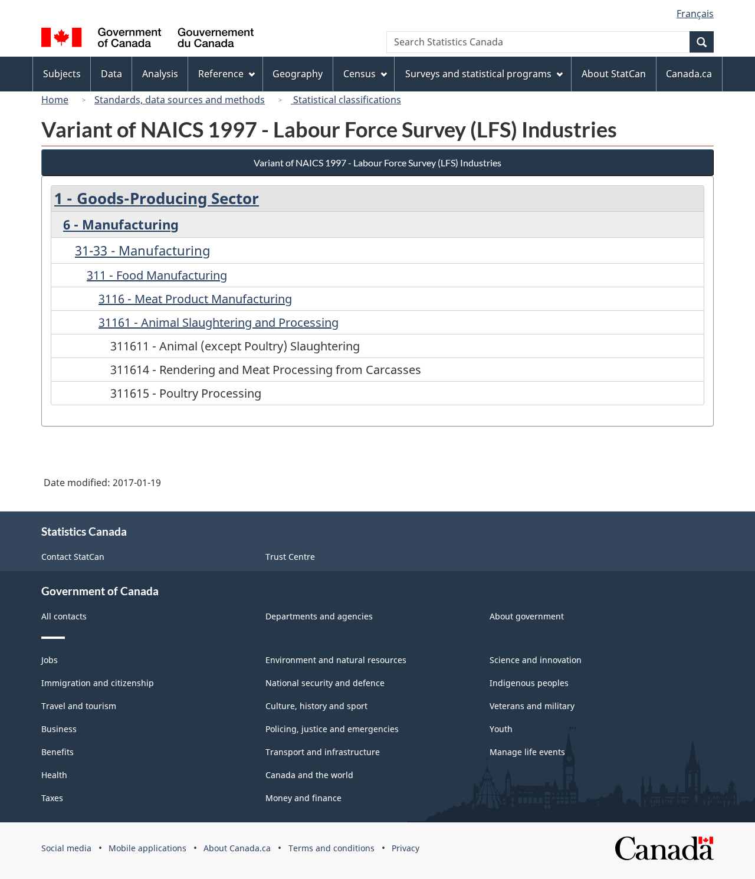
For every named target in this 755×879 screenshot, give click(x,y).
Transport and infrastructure (322, 751)
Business (59, 728)
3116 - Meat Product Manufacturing (195, 299)
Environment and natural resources (335, 659)
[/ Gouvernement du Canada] (147, 39)
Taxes (52, 797)
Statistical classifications (346, 99)
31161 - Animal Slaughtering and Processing (219, 322)
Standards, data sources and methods (179, 99)
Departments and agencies (319, 616)
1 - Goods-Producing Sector (156, 198)
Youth (501, 728)
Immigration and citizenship (97, 682)
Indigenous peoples (529, 682)
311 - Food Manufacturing (157, 275)
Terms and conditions (331, 848)
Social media (66, 848)
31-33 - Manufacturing (143, 250)
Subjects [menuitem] (62, 73)
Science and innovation (536, 659)
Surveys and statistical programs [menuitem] (478, 73)
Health (54, 774)
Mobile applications (147, 848)
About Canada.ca (237, 848)
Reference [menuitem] (221, 73)
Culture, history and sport (316, 705)
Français (695, 13)
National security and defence (325, 682)
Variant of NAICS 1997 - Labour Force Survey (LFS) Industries (377, 162)
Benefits (57, 751)
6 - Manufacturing (121, 224)
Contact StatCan (72, 556)
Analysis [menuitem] (160, 73)
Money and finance (303, 797)
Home (54, 99)
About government (527, 616)
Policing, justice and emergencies (332, 728)
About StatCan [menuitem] (614, 73)
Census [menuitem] (359, 73)
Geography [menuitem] (298, 73)
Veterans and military (532, 705)
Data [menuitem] (111, 73)
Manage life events (527, 751)
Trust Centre (290, 556)
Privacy (405, 848)
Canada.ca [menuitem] (689, 73)
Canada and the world (309, 774)
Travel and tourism (78, 705)
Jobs (49, 659)
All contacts (64, 616)
